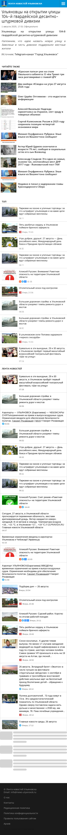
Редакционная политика (17, 807)
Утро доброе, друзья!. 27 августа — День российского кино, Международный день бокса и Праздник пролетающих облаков (40, 241)
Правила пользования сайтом (20, 818)
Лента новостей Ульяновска (19, 828)
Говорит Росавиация (23, 421)
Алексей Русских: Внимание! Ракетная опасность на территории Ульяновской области (39, 274)
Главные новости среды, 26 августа (38, 721)
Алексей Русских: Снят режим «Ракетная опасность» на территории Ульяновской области (40, 500)
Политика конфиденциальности (21, 813)
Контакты (9, 802)
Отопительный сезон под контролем (38, 288)
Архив (7, 823)
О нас (7, 797)
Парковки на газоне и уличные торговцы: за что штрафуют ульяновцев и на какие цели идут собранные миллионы (42, 211)
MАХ (37, 421)
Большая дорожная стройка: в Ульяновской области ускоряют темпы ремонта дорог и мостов (42, 304)
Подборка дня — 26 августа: (34, 586)
